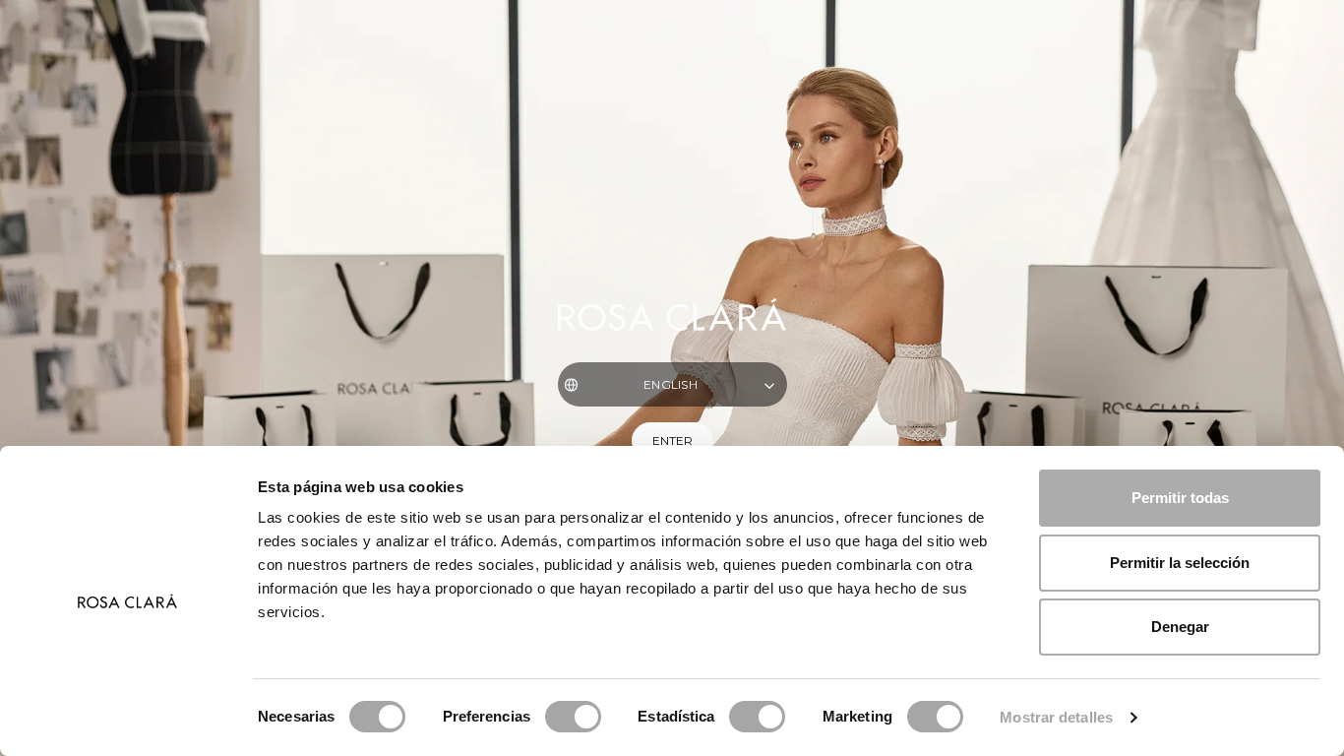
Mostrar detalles (1056, 717)
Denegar (1180, 626)
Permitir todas (1180, 497)
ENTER (672, 440)
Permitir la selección (1180, 562)
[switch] (573, 716)
